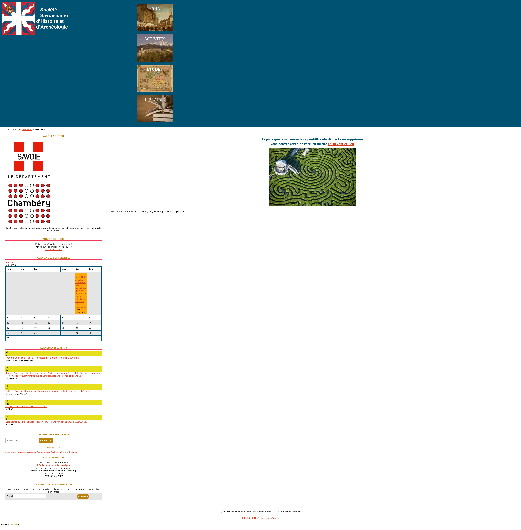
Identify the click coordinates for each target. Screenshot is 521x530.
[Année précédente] (6, 262)
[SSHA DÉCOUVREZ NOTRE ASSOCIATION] (155, 31)
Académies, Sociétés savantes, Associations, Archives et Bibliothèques (41, 452)
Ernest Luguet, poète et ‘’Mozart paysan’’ (26, 406)
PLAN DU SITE (272, 517)
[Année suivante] (10, 262)
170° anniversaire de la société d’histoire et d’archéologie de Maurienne (42, 357)
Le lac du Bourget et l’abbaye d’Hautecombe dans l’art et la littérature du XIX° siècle (47, 391)
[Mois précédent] (8, 262)
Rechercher (46, 440)
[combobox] (22, 440)
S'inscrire (83, 496)
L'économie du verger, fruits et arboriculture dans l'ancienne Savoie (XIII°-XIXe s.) (46, 421)
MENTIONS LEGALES (252, 517)
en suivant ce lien (53, 249)
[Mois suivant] (13, 262)
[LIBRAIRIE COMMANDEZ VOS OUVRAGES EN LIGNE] (155, 123)
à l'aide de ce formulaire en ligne (53, 465)
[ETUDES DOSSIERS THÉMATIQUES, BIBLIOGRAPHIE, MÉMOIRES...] (155, 92)
